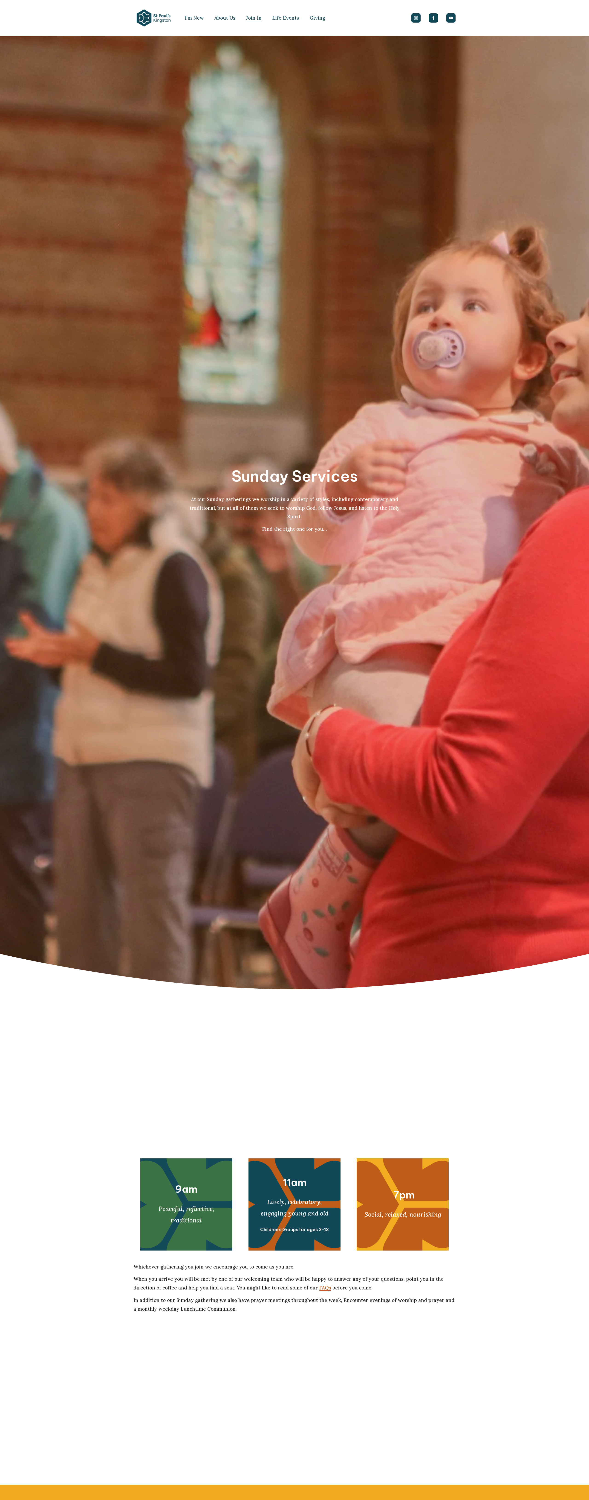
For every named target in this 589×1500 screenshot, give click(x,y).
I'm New (194, 18)
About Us (224, 18)
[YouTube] (451, 18)
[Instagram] (416, 18)
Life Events (285, 18)
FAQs (325, 1288)
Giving (317, 18)
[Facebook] (433, 18)
